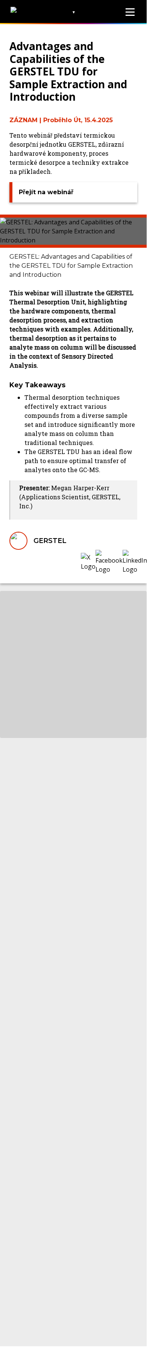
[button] (88, 562)
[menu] (130, 12)
